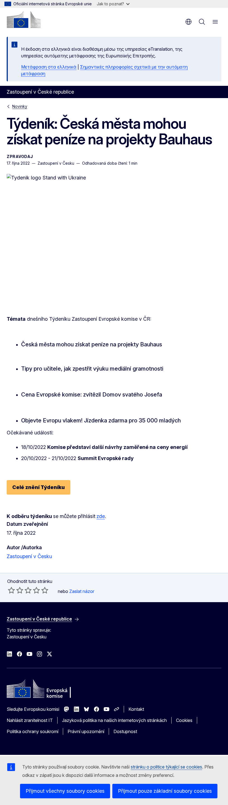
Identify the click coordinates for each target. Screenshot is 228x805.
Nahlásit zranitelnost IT (30, 720)
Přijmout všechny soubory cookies (65, 791)
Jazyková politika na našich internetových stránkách (114, 720)
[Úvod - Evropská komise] (24, 19)
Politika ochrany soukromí (32, 731)
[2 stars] (15, 590)
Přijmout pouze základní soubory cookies (165, 791)
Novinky (19, 106)
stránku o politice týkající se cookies (166, 767)
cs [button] (188, 22)
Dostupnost (125, 731)
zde (100, 516)
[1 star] (11, 590)
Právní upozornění (86, 731)
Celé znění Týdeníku (38, 487)
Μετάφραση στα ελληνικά (48, 67)
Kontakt (136, 709)
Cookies (184, 720)
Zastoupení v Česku (29, 556)
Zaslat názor (81, 591)
